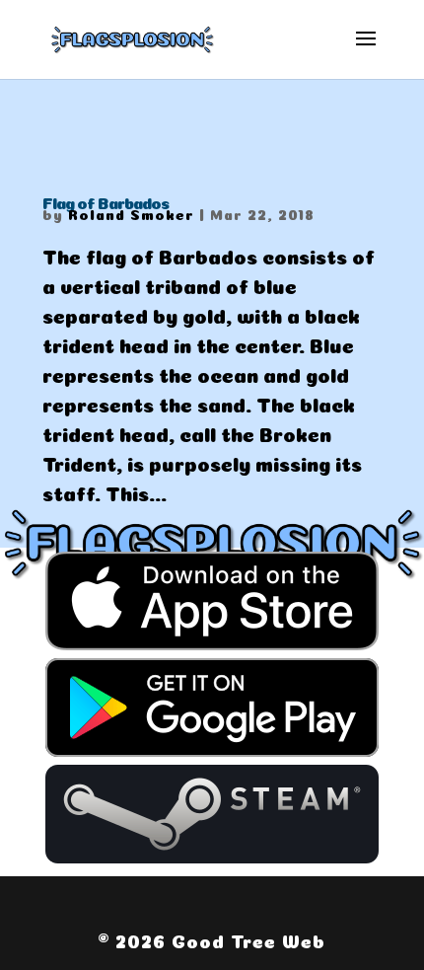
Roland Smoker (131, 213)
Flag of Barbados (105, 201)
